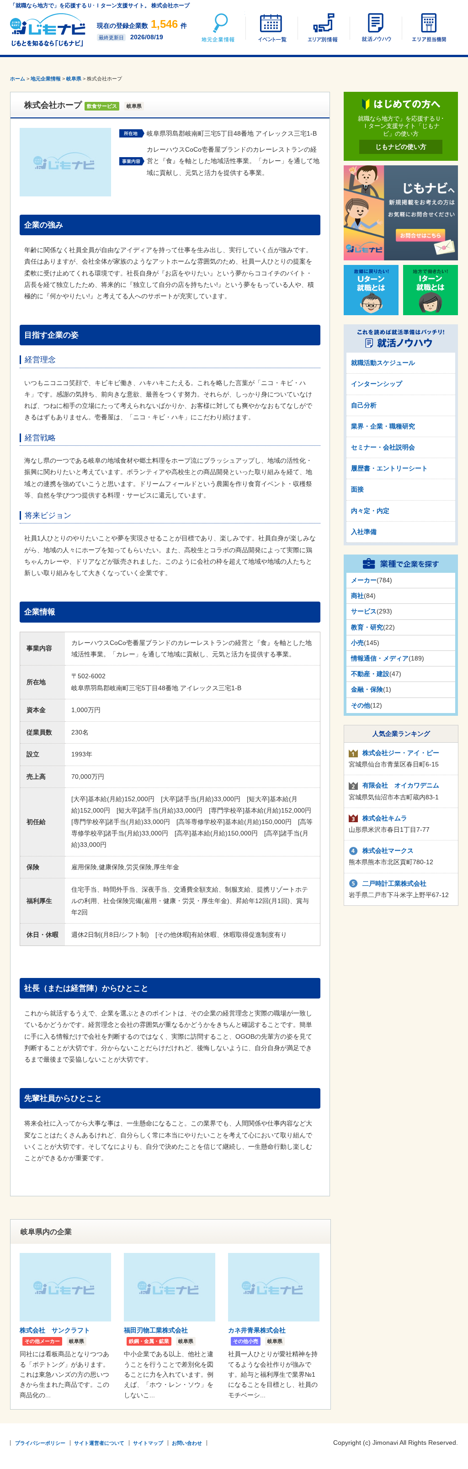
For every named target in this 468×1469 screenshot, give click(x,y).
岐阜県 (73, 78)
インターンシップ (376, 383)
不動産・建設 (370, 673)
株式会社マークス (388, 850)
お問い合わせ (187, 1443)
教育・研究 (367, 627)
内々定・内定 (370, 510)
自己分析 (364, 405)
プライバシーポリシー (40, 1443)
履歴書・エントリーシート (389, 468)
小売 (357, 642)
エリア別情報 (323, 27)
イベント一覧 (271, 27)
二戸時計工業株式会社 (394, 883)
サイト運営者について (99, 1443)
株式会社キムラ (384, 818)
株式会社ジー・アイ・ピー (400, 752)
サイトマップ (148, 1443)
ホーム (17, 78)
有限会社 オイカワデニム (400, 785)
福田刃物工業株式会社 (156, 1330)
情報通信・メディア (380, 658)
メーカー (364, 580)
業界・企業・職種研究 (383, 426)
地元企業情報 (219, 27)
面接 (357, 489)
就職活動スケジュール (383, 362)
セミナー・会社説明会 (383, 447)
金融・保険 (367, 689)
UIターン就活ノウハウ (375, 27)
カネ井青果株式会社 (257, 1330)
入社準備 (364, 531)
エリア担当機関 (427, 27)
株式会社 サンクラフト (55, 1330)
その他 (360, 705)
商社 (357, 595)
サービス (364, 611)
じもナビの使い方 (400, 146)
